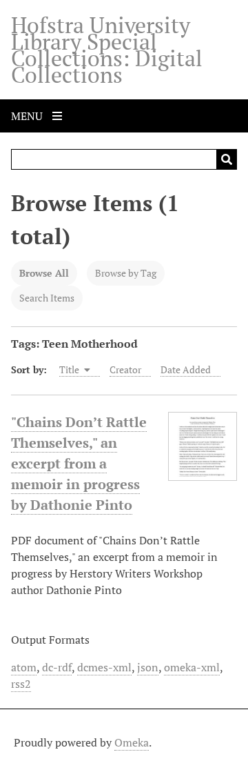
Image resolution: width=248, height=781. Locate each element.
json (147, 667)
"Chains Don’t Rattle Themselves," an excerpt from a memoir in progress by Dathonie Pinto (79, 463)
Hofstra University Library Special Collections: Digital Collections (107, 49)
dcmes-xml (104, 667)
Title (70, 369)
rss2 (21, 683)
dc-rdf (57, 667)
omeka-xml (192, 667)
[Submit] (226, 159)
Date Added (186, 369)
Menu (28, 115)
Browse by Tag (125, 272)
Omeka (131, 742)
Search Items (46, 297)
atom (24, 667)
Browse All (44, 272)
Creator (125, 369)
